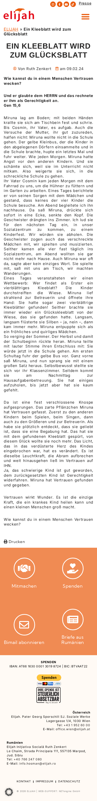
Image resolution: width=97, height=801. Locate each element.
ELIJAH (11, 29)
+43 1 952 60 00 (77, 725)
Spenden (73, 586)
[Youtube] (66, 4)
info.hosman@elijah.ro (37, 763)
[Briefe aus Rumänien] (73, 619)
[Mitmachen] (24, 568)
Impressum (44, 781)
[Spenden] (73, 568)
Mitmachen (24, 586)
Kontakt (24, 781)
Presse (85, 3)
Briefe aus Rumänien (72, 639)
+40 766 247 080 (28, 759)
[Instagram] (53, 4)
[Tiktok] (73, 4)
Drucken (16, 541)
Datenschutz (69, 781)
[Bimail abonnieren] (24, 624)
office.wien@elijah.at (73, 729)
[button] (85, 16)
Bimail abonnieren (24, 642)
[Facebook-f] (59, 4)
